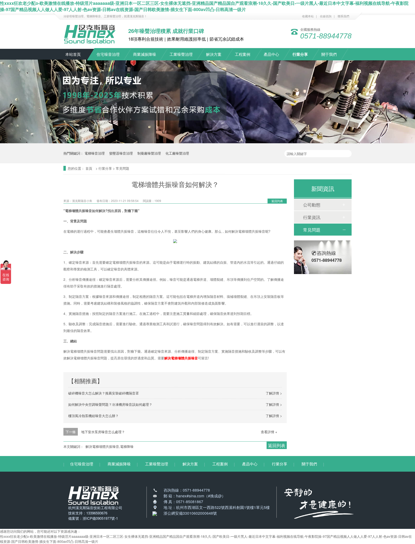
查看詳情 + (269, 431)
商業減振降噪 (144, 54)
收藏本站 (308, 16)
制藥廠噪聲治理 (149, 153)
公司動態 (311, 204)
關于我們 (329, 54)
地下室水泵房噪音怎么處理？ (103, 431)
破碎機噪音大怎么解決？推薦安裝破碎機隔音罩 (103, 393)
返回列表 (277, 201)
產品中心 (271, 54)
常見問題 (122, 168)
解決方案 (213, 54)
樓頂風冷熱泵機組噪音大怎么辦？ (93, 415)
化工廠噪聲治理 (177, 153)
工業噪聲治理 (181, 54)
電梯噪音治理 (95, 153)
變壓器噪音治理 (121, 153)
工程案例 (242, 54)
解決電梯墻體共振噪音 (181, 358)
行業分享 (300, 54)
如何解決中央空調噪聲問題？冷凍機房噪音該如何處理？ (110, 404)
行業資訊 (311, 217)
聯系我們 (343, 16)
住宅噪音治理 (108, 54)
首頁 (89, 168)
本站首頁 (73, 54)
